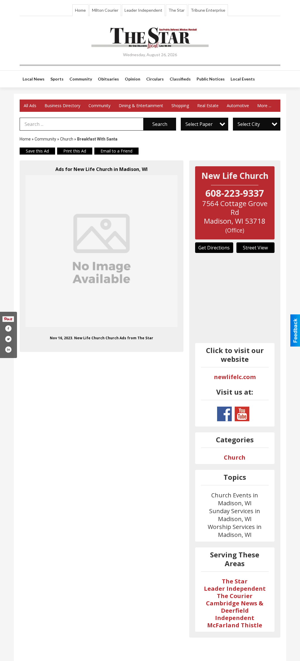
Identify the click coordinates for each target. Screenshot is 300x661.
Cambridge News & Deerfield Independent (234, 610)
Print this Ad (74, 151)
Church (66, 139)
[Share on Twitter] (8, 339)
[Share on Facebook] (8, 328)
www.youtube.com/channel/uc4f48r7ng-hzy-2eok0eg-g (242, 414)
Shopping (180, 105)
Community (99, 105)
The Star (176, 10)
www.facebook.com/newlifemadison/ (224, 414)
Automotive (238, 105)
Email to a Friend (116, 151)
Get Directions (214, 247)
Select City (249, 124)
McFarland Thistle (234, 625)
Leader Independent (143, 10)
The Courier (235, 596)
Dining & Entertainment (141, 105)
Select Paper (199, 124)
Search (159, 124)
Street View (255, 247)
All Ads (30, 105)
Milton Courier (105, 10)
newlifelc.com (235, 377)
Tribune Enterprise (208, 10)
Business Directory (62, 105)
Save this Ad (37, 151)
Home (80, 10)
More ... (264, 105)
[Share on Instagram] (8, 349)
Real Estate (208, 105)
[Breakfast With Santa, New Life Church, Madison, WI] (101, 251)
